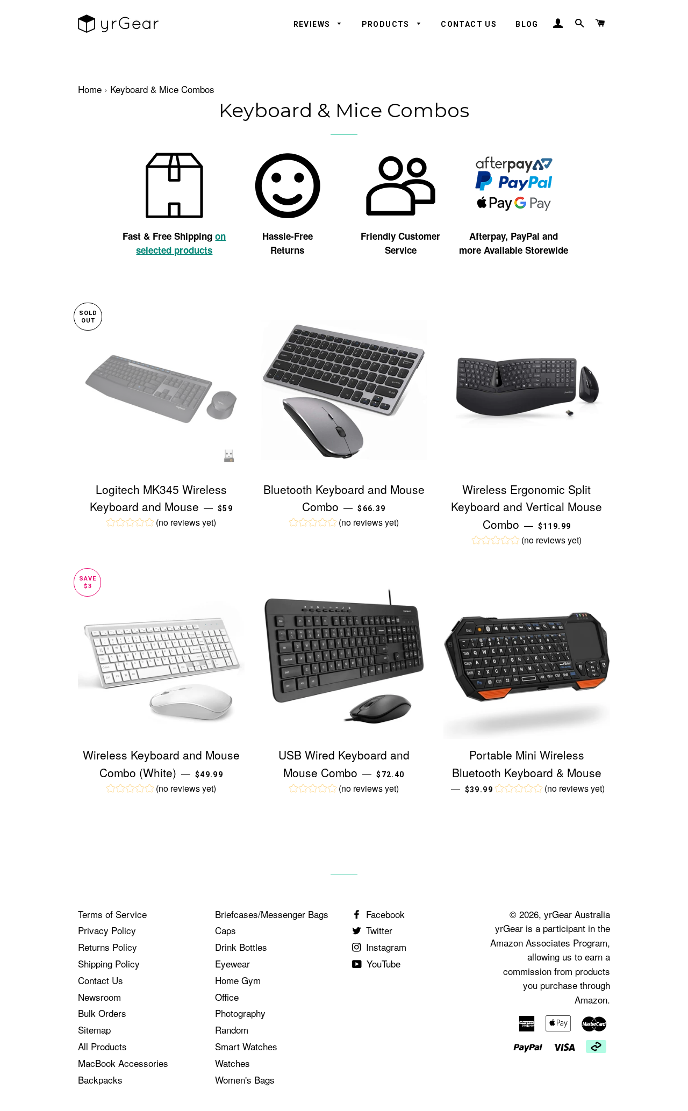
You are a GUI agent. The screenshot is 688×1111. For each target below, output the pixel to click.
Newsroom (99, 997)
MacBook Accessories (123, 1063)
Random (231, 1029)
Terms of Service (112, 914)
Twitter (377, 930)
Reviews (313, 24)
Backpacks (100, 1079)
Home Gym (238, 980)
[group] (161, 523)
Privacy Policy (107, 930)
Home (90, 89)
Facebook (384, 914)
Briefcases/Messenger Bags (271, 914)
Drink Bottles (241, 947)
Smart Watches (246, 1046)
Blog (527, 24)
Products (387, 24)
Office (227, 997)
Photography (240, 1013)
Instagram (384, 947)
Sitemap (94, 1029)
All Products (102, 1046)
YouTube (382, 963)
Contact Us (469, 24)
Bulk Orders (102, 1013)
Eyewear (232, 963)
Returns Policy (107, 947)
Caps (225, 930)
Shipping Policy (109, 963)
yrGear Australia (577, 914)
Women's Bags (245, 1079)
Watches (232, 1063)
